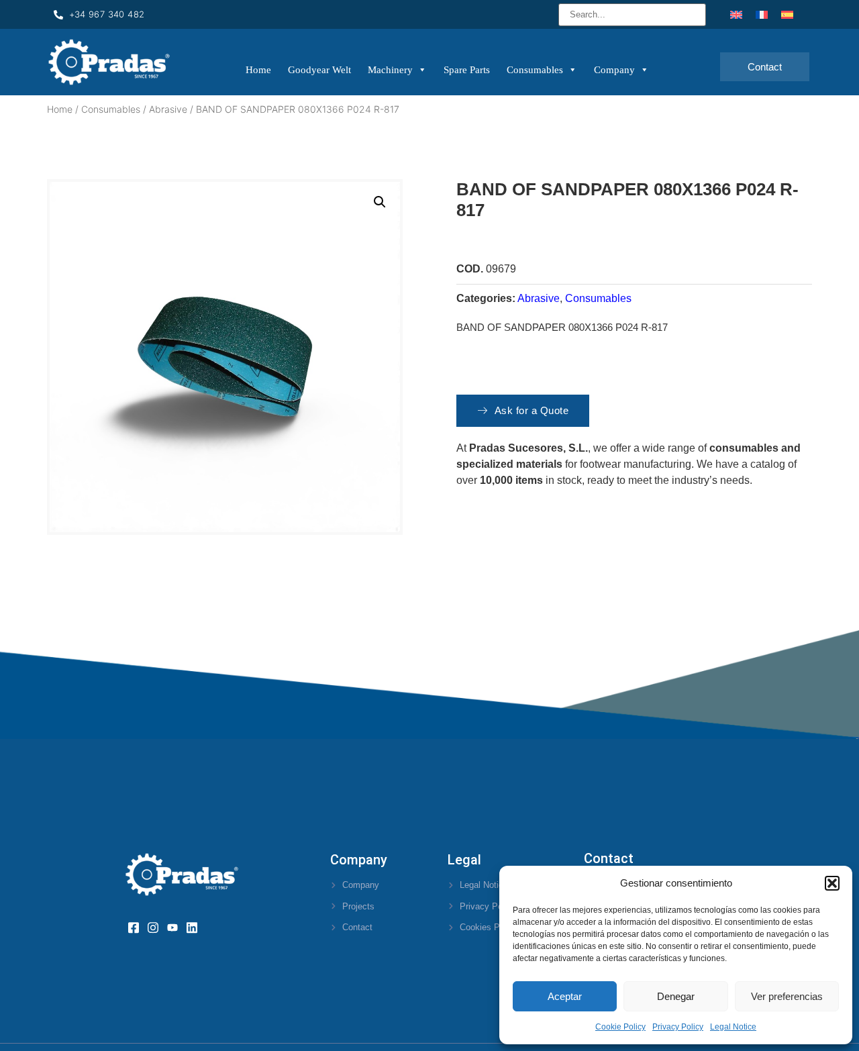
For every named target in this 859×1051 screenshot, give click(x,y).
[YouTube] (177, 927)
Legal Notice (733, 1027)
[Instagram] (157, 927)
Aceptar (565, 996)
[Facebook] (138, 927)
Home (258, 69)
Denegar (676, 996)
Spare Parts (467, 69)
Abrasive (168, 109)
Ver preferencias (787, 996)
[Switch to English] (736, 14)
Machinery (390, 69)
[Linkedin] (196, 927)
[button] (832, 883)
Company (614, 69)
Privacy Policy (677, 1027)
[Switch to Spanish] (787, 14)
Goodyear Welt (319, 69)
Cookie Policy (620, 1027)
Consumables (535, 69)
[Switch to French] (761, 14)
